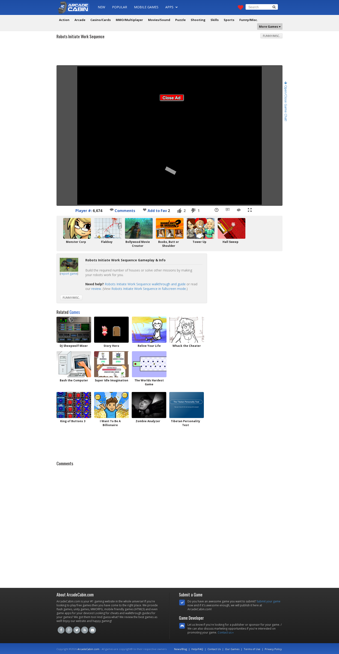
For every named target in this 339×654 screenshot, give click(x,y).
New (101, 7)
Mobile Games (146, 7)
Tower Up (199, 242)
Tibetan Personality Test (185, 423)
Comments (124, 210)
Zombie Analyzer (148, 421)
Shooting (198, 20)
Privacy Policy (273, 649)
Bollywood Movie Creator (137, 244)
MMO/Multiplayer (129, 20)
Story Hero (111, 346)
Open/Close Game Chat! (286, 102)
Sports (229, 20)
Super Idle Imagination (111, 380)
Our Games (232, 649)
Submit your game (268, 601)
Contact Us (214, 649)
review (96, 288)
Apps (169, 7)
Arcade (79, 20)
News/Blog (180, 649)
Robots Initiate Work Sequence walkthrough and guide (145, 284)
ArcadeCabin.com (88, 649)
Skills (215, 20)
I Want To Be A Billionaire (110, 423)
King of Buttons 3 (72, 421)
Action (64, 20)
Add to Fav (157, 210)
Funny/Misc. (248, 20)
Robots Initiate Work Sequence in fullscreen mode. (149, 288)
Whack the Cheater (186, 346)
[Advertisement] (169, 53)
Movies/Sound (159, 20)
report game (69, 274)
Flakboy (107, 242)
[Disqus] (169, 525)
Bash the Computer (74, 380)
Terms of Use (252, 649)
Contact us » (226, 632)
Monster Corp (76, 242)
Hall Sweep (230, 242)
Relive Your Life (149, 346)
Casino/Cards (100, 20)
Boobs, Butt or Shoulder (168, 244)
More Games (269, 26)
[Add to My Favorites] (145, 209)
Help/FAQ (197, 649)
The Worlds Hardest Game (149, 382)
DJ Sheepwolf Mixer (74, 346)
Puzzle (180, 20)
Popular (119, 7)
